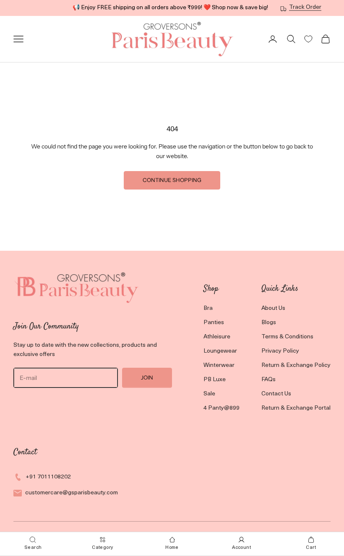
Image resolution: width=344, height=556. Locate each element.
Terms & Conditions (287, 337)
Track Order (305, 7)
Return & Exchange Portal (296, 408)
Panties (213, 323)
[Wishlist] (308, 39)
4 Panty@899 (221, 408)
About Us (273, 308)
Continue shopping (172, 180)
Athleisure (216, 337)
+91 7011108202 (48, 477)
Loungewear (220, 351)
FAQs (268, 380)
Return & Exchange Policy (296, 365)
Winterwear (219, 365)
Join (147, 377)
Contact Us (276, 394)
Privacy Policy (280, 351)
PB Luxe (214, 380)
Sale (209, 394)
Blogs (268, 323)
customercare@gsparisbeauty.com (71, 493)
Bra (208, 308)
